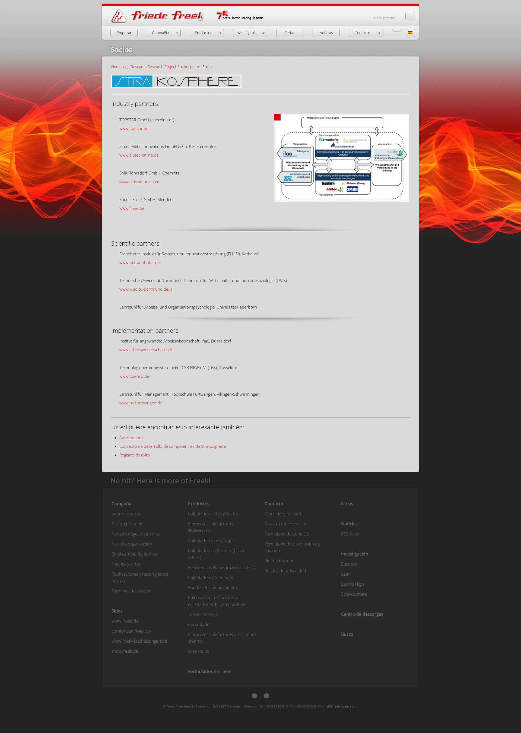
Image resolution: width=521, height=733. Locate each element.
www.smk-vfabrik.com (139, 181)
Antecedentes (131, 437)
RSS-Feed (350, 534)
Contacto (274, 504)
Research (139, 66)
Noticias (349, 524)
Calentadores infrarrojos (211, 541)
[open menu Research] (263, 33)
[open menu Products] (220, 33)
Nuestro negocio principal (136, 534)
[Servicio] (397, 30)
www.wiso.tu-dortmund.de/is (145, 289)
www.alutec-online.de (138, 155)
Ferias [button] (290, 32)
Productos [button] (203, 32)
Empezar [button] (124, 32)
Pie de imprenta (385, 18)
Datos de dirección (283, 514)
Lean (345, 574)
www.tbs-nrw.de (134, 376)
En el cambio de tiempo (135, 554)
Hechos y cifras (126, 564)
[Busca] (410, 16)
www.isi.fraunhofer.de (139, 262)
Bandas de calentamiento (212, 588)
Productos (198, 504)
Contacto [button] (362, 32)
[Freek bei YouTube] (266, 695)
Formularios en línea (209, 671)
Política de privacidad (285, 571)
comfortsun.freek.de (131, 631)
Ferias (347, 504)
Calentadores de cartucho (213, 514)
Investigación (354, 554)
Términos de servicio (131, 591)
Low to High (352, 584)
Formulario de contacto (287, 534)
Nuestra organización (132, 544)
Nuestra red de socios (286, 524)
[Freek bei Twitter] (254, 695)
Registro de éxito (134, 455)
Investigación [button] (247, 32)
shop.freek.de (125, 651)
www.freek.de (131, 208)
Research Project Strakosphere (174, 66)
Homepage (120, 66)
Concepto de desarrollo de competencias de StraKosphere (172, 446)
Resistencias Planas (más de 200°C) (221, 567)
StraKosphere (354, 594)
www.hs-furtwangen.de (140, 402)
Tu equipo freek (127, 524)
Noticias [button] (326, 32)
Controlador (199, 624)
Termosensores (203, 614)
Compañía (122, 504)
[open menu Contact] (379, 33)
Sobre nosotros (126, 514)
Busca (347, 634)
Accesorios (198, 651)
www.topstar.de (133, 128)
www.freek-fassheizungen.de (139, 641)
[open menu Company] (177, 33)
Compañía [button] (160, 32)
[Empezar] (192, 22)
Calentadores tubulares (210, 577)
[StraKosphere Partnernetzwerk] (342, 159)
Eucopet (349, 564)
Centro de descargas (362, 614)
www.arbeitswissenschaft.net (145, 349)
